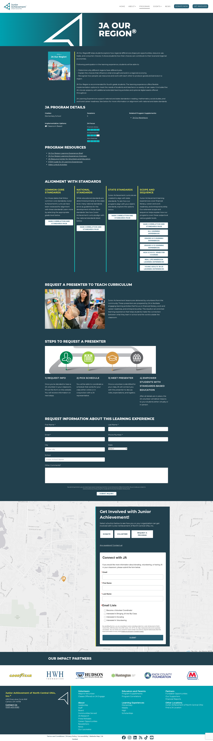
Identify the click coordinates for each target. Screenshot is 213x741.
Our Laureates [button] (84, 729)
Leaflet (188, 651)
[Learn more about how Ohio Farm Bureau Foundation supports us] (158, 675)
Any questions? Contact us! (111, 545)
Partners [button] (170, 691)
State (110, 445)
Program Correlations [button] (131, 696)
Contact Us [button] (11, 705)
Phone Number (115, 435)
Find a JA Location (173, 708)
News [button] (80, 727)
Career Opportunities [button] (87, 721)
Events (156, 6)
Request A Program (142, 534)
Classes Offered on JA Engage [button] (91, 696)
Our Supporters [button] (173, 696)
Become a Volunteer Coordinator (119, 610)
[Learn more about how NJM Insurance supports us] (123, 675)
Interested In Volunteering (116, 620)
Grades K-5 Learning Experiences (153, 239)
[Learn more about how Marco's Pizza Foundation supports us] (20, 675)
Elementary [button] (127, 705)
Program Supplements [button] (132, 694)
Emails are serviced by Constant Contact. (132, 631)
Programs (144, 6)
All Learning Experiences (154, 232)
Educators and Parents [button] (134, 691)
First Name (50, 425)
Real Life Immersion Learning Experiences (154, 261)
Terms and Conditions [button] (55, 736)
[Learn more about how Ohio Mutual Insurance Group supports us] (192, 675)
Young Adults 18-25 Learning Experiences (154, 268)
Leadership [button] (83, 705)
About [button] (81, 703)
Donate (106, 534)
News (168, 6)
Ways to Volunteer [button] (86, 694)
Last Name (113, 425)
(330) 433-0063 (12, 707)
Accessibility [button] (83, 736)
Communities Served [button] (87, 713)
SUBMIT (132, 637)
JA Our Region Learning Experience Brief (65, 153)
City (46, 445)
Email (48, 435)
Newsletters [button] (83, 724)
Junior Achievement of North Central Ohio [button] (184, 705)
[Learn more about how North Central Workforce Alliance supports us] (89, 675)
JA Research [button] (83, 716)
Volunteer (122, 534)
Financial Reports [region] (173, 699)
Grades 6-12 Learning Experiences (154, 246)
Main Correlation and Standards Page (59, 222)
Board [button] (81, 710)
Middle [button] (125, 708)
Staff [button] (80, 708)
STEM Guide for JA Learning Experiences (65, 162)
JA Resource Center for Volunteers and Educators (69, 159)
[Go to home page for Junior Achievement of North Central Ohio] (18, 6)
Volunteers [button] (84, 691)
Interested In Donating (115, 617)
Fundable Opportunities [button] (176, 694)
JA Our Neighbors (140, 118)
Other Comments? (53, 465)
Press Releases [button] (84, 719)
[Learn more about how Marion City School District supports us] (54, 675)
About (131, 6)
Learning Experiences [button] (133, 703)
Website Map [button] (95, 736)
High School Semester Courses (154, 253)
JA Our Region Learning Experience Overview (67, 156)
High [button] (124, 710)
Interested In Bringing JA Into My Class (121, 613)
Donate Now (181, 6)
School (48, 455)
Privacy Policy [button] (71, 736)
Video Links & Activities (57, 165)
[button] (135, 6)
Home (122, 6)
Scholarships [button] (127, 713)
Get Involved (200, 6)
